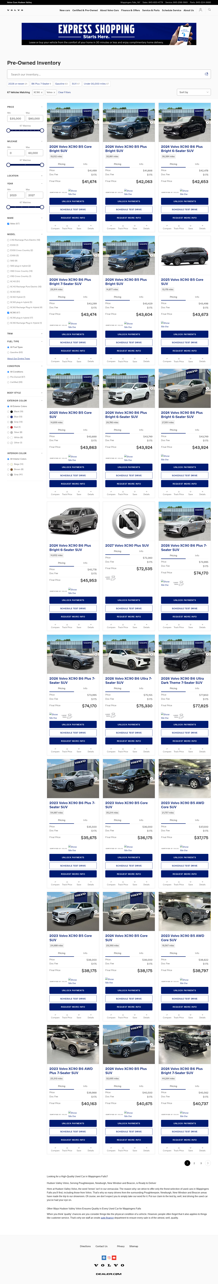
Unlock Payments (73, 201)
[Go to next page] (208, 1163)
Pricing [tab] (61, 164)
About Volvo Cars (109, 10)
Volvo (49, 92)
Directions (85, 1246)
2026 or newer (17, 83)
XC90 (37, 92)
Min (9, 112)
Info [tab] (85, 164)
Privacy (121, 1246)
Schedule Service (171, 10)
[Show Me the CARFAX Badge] (129, 848)
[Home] (15, 10)
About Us (189, 10)
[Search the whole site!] (209, 9)
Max (28, 112)
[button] (73, 156)
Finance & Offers (130, 10)
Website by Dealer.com (109, 1274)
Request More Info (73, 217)
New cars (65, 10)
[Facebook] (104, 1255)
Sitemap (133, 1246)
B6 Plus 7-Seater (41, 83)
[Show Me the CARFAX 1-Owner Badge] (73, 192)
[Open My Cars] (199, 10)
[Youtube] (114, 1255)
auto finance (107, 1218)
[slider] (8, 130)
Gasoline (61, 83)
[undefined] (109, 34)
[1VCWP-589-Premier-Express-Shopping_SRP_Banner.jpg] (109, 34)
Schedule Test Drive (73, 209)
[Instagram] (109, 1255)
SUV (76, 83)
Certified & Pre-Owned (85, 10)
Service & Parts (151, 10)
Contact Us (102, 1246)
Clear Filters (64, 92)
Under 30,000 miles (96, 83)
